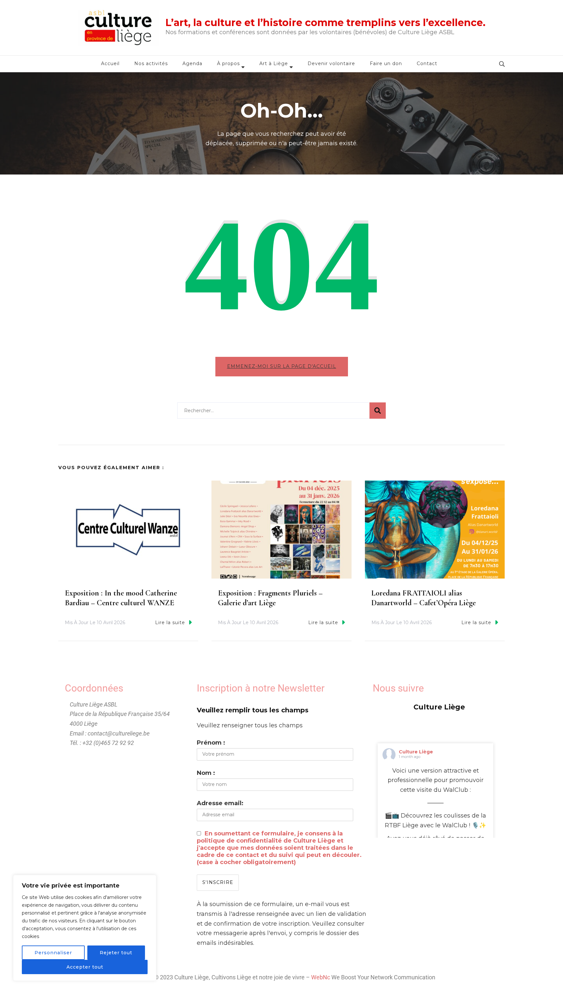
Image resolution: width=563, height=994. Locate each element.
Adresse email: (220, 803)
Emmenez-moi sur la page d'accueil (281, 366)
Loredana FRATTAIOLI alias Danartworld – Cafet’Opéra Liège (423, 598)
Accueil (110, 63)
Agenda (192, 63)
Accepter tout (84, 967)
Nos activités (151, 63)
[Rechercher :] (273, 410)
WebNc (320, 977)
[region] (84, 928)
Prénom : (211, 742)
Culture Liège (416, 752)
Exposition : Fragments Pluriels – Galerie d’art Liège (270, 598)
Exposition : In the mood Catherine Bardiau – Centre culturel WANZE (121, 598)
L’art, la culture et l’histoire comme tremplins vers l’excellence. (325, 23)
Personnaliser (53, 953)
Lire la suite (170, 622)
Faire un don (386, 63)
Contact (427, 63)
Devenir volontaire (331, 63)
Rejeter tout (116, 953)
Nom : (206, 773)
